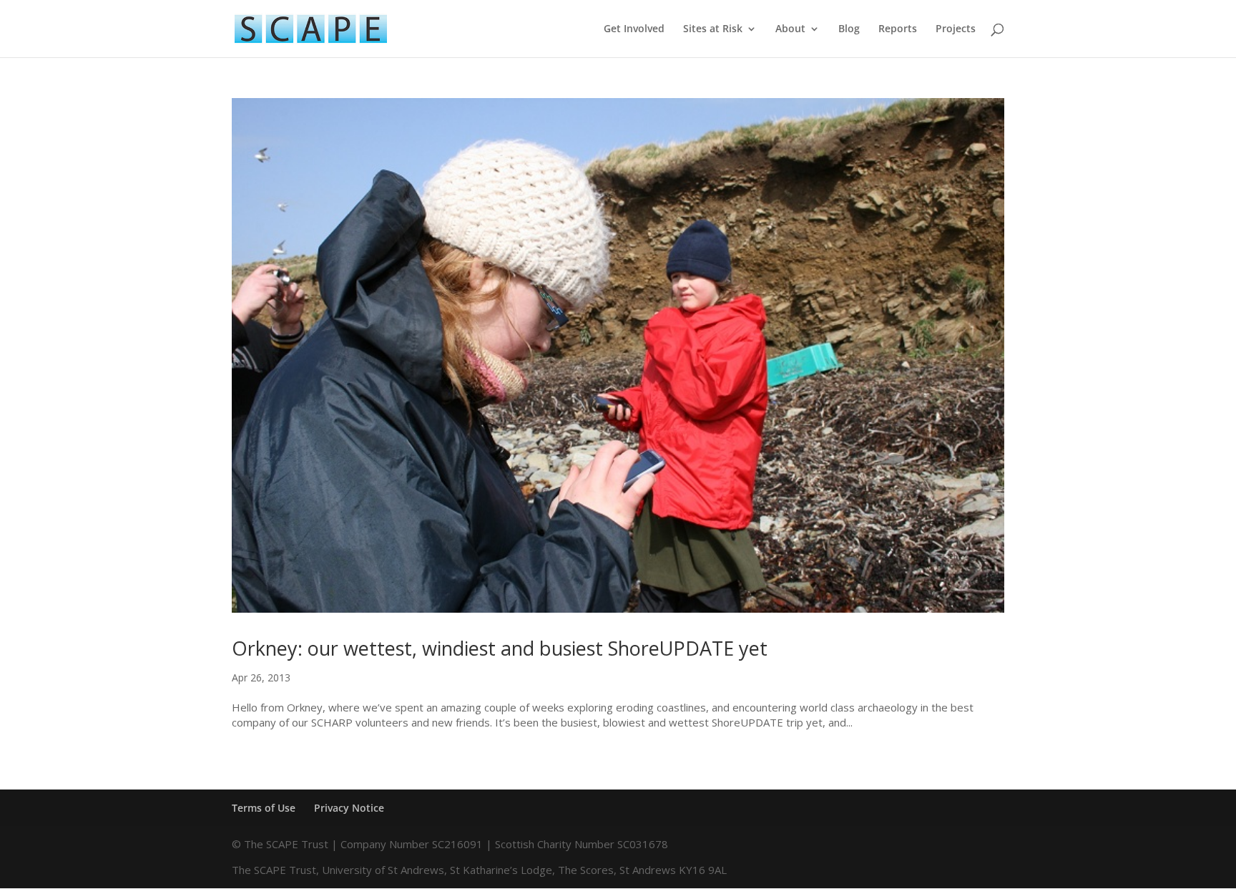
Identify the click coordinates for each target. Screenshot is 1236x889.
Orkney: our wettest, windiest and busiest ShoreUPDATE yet (499, 648)
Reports (897, 29)
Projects (956, 29)
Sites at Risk (712, 29)
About (790, 29)
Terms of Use (263, 808)
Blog (849, 29)
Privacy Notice (349, 808)
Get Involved (634, 29)
